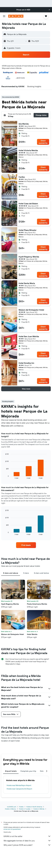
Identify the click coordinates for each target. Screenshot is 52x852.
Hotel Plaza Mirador (27, 230)
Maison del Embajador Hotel (31, 310)
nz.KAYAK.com (11, 807)
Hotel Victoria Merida (28, 150)
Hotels (21, 807)
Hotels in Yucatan (24, 809)
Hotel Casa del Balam (28, 203)
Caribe (22, 177)
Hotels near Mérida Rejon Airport (19, 785)
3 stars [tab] (26, 573)
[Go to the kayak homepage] (15, 16)
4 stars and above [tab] (10, 573)
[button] (49, 9)
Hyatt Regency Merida (29, 256)
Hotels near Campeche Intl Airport (19, 789)
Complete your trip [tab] (28, 771)
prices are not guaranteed (12, 829)
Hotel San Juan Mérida (29, 336)
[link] (26, 545)
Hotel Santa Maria (27, 283)
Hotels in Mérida (38, 809)
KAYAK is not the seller (13, 836)
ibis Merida (24, 124)
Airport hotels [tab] (11, 771)
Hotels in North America (34, 807)
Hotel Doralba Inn (26, 363)
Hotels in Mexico (10, 809)
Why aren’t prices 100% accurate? (18, 845)
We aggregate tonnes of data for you (19, 840)
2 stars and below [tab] (41, 573)
